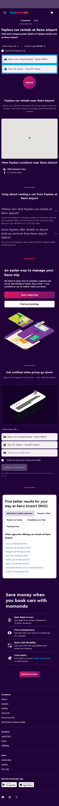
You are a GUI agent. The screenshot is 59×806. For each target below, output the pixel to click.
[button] (5, 13)
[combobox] (10, 46)
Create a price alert (42, 658)
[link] (29, 295)
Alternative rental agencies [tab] (20, 513)
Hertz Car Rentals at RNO (16, 556)
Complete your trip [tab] (36, 520)
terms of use (38, 473)
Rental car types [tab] (14, 520)
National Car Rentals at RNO (18, 548)
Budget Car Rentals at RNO (17, 552)
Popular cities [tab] (43, 513)
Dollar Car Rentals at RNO (17, 572)
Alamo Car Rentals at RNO (17, 564)
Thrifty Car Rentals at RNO (17, 560)
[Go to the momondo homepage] (19, 12)
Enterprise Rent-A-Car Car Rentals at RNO (24, 568)
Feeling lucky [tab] (13, 527)
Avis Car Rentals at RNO (16, 544)
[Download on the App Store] (26, 784)
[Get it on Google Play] (9, 784)
